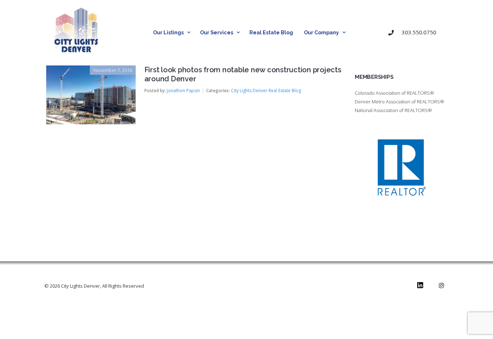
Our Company (321, 32)
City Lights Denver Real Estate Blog (266, 90)
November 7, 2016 (112, 70)
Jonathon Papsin (183, 90)
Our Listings (168, 32)
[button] (415, 32)
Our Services (216, 32)
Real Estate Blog (271, 32)
